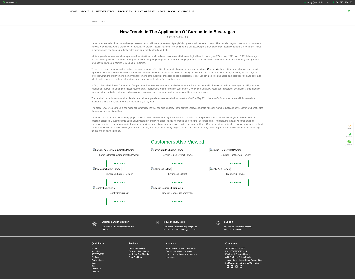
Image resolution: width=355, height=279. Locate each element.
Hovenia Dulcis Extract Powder (177, 155)
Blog (171, 11)
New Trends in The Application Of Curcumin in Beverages (177, 31)
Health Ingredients (137, 248)
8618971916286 (344, 2)
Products (125, 11)
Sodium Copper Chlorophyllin (177, 193)
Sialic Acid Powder (235, 174)
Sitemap (95, 272)
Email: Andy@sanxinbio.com (237, 254)
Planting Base (145, 11)
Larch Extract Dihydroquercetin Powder (119, 155)
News (161, 11)
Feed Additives (135, 257)
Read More (119, 163)
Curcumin (212, 69)
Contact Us (186, 11)
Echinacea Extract (177, 174)
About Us (86, 11)
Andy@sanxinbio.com (318, 2)
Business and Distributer (115, 222)
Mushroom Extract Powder (119, 174)
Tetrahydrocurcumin (119, 193)
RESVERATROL (105, 11)
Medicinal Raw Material (139, 254)
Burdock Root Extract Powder (236, 155)
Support (228, 222)
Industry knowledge (174, 222)
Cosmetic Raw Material (139, 251)
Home (73, 11)
